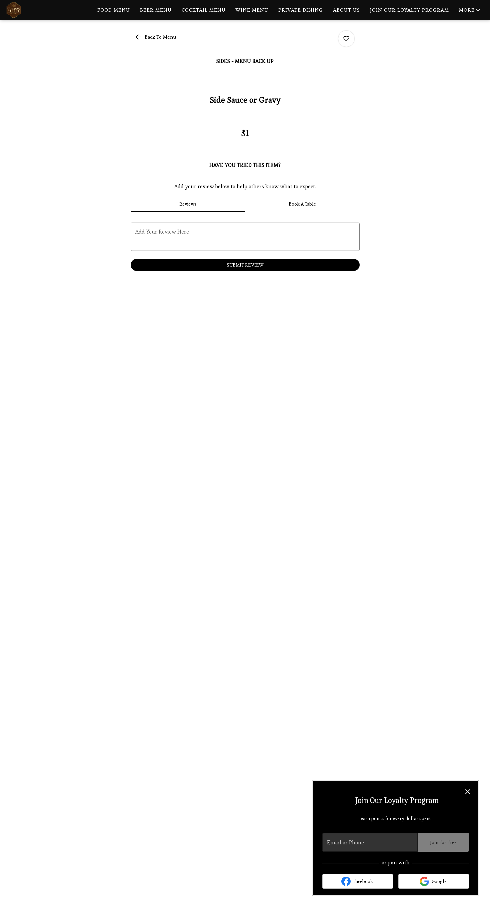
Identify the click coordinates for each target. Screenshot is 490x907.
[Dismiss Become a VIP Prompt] (468, 792)
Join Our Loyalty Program (409, 10)
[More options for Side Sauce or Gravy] (346, 39)
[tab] (188, 204)
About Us (346, 10)
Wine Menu (252, 10)
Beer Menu (156, 10)
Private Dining (300, 10)
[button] (470, 10)
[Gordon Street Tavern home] (35, 10)
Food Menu (113, 10)
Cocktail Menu (204, 10)
